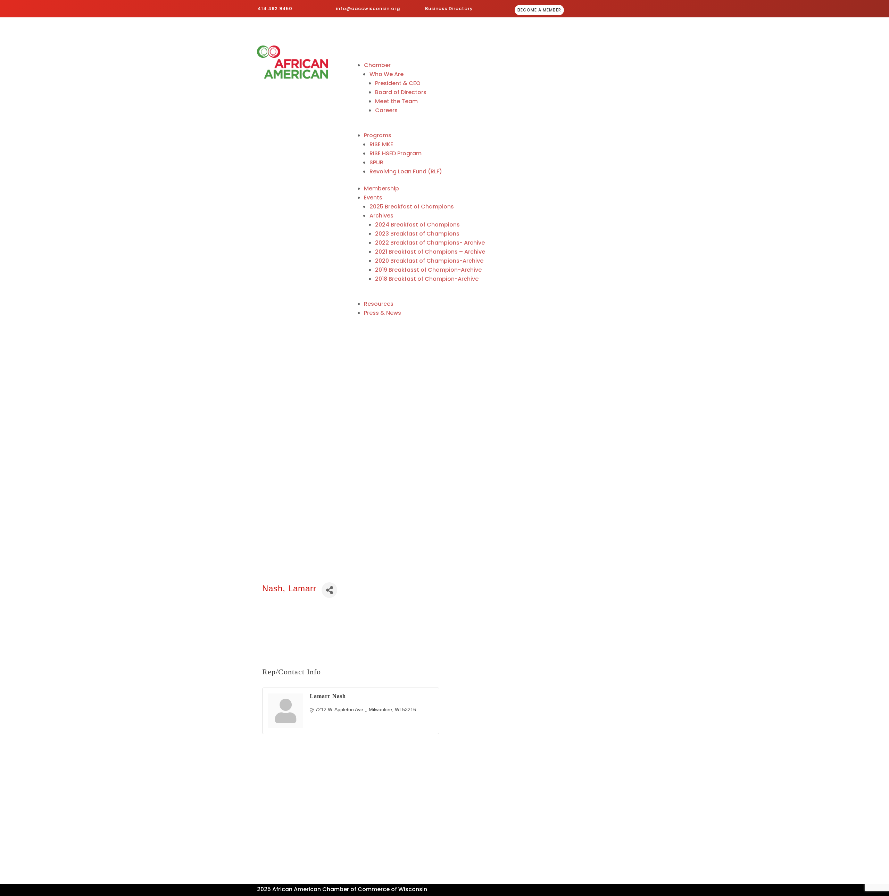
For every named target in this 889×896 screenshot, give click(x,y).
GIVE (611, 11)
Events (373, 198)
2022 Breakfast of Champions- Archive (430, 243)
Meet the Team (396, 101)
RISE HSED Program (395, 153)
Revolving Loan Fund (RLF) (405, 171)
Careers (386, 110)
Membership (381, 188)
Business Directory (449, 8)
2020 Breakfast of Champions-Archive (429, 261)
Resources (378, 304)
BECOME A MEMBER (539, 10)
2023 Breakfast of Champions (417, 234)
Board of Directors (400, 92)
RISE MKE (381, 144)
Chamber (377, 65)
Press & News (382, 313)
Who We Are (386, 74)
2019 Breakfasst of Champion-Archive (428, 270)
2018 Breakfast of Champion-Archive (427, 279)
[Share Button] (329, 590)
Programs (377, 135)
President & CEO (398, 83)
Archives (381, 216)
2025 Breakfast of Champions (411, 207)
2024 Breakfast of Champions (417, 225)
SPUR (376, 162)
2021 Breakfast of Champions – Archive (430, 252)
